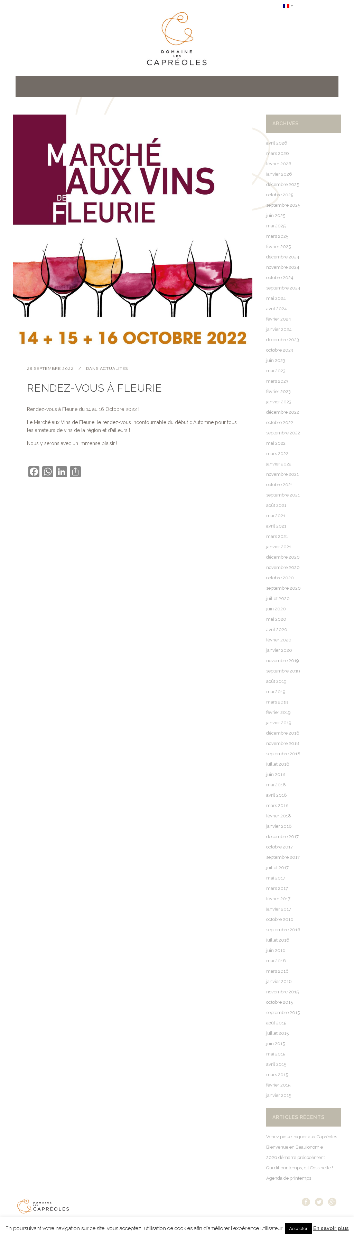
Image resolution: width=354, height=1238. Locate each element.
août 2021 (276, 505)
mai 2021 (275, 515)
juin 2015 (275, 1043)
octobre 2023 (279, 350)
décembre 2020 (283, 557)
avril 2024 (276, 308)
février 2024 (278, 319)
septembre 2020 (283, 588)
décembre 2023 (282, 339)
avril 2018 (276, 795)
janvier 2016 (279, 981)
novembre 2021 (282, 474)
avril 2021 (276, 526)
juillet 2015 (277, 1033)
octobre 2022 (279, 422)
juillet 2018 (277, 764)
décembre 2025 (282, 184)
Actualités (114, 368)
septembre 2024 (283, 288)
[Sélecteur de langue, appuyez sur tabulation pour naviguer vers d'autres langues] (288, 5)
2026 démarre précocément (295, 1157)
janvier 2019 (278, 722)
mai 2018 (276, 784)
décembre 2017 (282, 836)
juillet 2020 (278, 598)
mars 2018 (277, 805)
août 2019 (276, 681)
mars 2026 (277, 153)
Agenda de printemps (288, 1178)
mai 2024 (276, 298)
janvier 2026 (279, 174)
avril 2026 (276, 143)
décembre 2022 (282, 412)
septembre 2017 (283, 857)
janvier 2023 (278, 401)
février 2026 (278, 163)
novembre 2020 (283, 567)
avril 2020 (276, 629)
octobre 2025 (279, 194)
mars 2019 (277, 702)
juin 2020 (276, 608)
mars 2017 (277, 888)
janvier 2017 (278, 909)
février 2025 (278, 246)
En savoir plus (331, 1228)
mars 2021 (277, 536)
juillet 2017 (277, 867)
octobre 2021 (279, 484)
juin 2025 (275, 215)
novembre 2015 (282, 991)
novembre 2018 (282, 743)
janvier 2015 (278, 1095)
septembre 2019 (283, 671)
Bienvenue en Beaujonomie (294, 1147)
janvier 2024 (279, 329)
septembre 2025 (283, 205)
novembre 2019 (282, 660)
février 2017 (278, 898)
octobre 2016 (280, 919)
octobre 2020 (280, 577)
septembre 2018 (283, 753)
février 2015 (278, 1085)
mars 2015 (277, 1074)
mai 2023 (276, 370)
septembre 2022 (283, 432)
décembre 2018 (282, 733)
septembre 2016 (283, 929)
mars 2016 (277, 971)
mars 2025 (277, 236)
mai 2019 (276, 691)
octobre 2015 (279, 1002)
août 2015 (276, 1022)
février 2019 (278, 712)
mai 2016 (276, 960)
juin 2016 (276, 950)
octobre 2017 (279, 846)
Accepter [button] (298, 1228)
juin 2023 (275, 360)
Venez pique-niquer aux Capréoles (301, 1136)
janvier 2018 (279, 826)
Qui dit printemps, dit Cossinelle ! (299, 1167)
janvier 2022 (278, 463)
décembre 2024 (282, 256)
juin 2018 (276, 774)
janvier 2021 (278, 546)
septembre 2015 (283, 1012)
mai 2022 (276, 443)
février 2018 (278, 815)
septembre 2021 (283, 495)
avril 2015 (276, 1064)
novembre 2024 (282, 267)
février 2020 (278, 639)
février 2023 (278, 391)
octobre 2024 (280, 277)
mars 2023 (277, 381)
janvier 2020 (279, 650)
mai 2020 (276, 619)
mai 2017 (275, 878)
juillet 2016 (277, 940)
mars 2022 (277, 453)
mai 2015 (275, 1054)
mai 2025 (276, 225)
